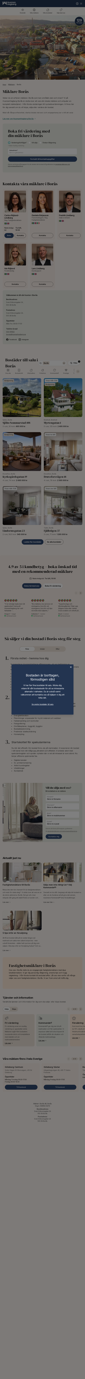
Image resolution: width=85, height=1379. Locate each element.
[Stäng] (71, 667)
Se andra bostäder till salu (42, 704)
